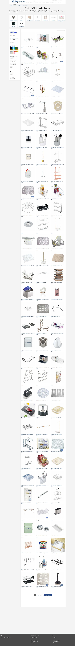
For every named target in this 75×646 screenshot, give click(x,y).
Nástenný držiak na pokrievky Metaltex (27, 383)
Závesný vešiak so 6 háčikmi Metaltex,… (42, 113)
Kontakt (54, 637)
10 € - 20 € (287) (12, 41)
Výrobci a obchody (34, 637)
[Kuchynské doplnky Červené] (14, 51)
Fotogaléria (9, 637)
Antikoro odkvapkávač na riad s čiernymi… (27, 316)
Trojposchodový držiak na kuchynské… (42, 383)
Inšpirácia (5, 637)
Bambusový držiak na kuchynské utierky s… (42, 265)
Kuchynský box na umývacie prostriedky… (27, 299)
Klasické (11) (12, 77)
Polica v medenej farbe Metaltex (26, 518)
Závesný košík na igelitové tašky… (56, 383)
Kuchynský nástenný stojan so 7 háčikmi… (27, 569)
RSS (54, 642)
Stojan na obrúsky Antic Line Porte (26, 552)
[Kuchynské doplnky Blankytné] (14, 48)
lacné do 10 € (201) (12, 39)
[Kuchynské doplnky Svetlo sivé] (11, 53)
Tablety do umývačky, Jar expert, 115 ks (42, 552)
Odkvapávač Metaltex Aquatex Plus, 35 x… (27, 333)
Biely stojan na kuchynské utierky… (56, 231)
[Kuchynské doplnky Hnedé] (11, 49)
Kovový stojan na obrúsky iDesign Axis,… (27, 451)
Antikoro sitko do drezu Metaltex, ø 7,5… (27, 231)
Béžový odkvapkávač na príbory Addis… (42, 350)
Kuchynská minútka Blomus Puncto (26, 147)
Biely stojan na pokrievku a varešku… (56, 79)
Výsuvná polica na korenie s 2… (26, 468)
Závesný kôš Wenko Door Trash (55, 316)
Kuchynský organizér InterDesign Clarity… (42, 198)
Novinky (11, 36)
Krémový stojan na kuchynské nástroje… (27, 164)
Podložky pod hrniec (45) (13, 63)
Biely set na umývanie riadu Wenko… (41, 147)
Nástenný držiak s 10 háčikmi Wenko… (42, 434)
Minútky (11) (11, 67)
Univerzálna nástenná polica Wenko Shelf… (27, 113)
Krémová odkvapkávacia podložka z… (56, 265)
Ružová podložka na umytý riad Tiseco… (57, 299)
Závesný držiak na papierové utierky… (27, 248)
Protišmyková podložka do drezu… (56, 400)
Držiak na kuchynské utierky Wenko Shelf (27, 96)
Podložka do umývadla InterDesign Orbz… (42, 586)
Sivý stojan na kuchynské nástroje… (26, 350)
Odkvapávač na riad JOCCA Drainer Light (57, 248)
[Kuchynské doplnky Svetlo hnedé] (16, 49)
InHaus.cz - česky (56, 641)
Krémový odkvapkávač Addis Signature (56, 468)
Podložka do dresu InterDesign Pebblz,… (27, 198)
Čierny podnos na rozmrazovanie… (26, 417)
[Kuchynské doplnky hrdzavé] (16, 51)
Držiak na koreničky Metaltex (40, 46)
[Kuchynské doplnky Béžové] (12, 53)
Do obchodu (30, 47)
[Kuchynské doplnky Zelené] (12, 49)
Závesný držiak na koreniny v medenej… (57, 181)
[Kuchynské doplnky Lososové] (14, 53)
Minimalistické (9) (12, 78)
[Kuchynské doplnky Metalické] (17, 48)
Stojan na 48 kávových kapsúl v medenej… (42, 96)
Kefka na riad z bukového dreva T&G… (42, 164)
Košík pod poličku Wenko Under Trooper (42, 451)
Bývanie (2, 637)
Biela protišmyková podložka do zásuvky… (57, 552)
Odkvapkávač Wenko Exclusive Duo (26, 282)
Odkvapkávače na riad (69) (14, 56)
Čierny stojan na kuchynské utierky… (56, 586)
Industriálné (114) (12, 75)
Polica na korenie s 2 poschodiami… (41, 130)
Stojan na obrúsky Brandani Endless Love (42, 299)
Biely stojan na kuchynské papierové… (42, 181)
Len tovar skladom (12, 35)
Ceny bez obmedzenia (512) (14, 38)
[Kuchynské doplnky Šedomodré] (12, 51)
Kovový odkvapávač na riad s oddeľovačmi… (28, 79)
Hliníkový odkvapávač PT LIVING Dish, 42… (43, 518)
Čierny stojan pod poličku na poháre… (56, 569)
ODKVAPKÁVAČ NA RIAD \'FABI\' (56, 130)
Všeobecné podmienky (56, 640)
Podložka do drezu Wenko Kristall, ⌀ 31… (42, 400)
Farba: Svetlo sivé (12, 32)
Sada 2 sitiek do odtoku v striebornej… (42, 535)
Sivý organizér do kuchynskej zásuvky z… (27, 485)
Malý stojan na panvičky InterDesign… (56, 282)
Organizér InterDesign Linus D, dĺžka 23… (57, 46)
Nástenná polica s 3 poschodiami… (41, 231)
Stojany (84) (11, 65)
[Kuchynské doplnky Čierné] (11, 48)
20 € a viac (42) (12, 42)
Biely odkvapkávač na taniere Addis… (56, 417)
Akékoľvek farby (12, 46)
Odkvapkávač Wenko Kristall (55, 96)
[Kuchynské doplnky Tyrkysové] (14, 49)
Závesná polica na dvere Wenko (26, 502)
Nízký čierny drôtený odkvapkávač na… (27, 434)
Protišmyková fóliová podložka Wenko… (57, 535)
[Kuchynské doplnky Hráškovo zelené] (17, 51)
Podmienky (33, 642)
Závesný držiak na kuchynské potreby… (27, 46)
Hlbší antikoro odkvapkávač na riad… (56, 485)
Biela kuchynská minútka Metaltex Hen (27, 181)
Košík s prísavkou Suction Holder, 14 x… (42, 485)
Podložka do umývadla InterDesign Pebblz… (42, 248)
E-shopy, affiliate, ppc (34, 641)
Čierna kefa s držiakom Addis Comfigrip (27, 400)
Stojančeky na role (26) (13, 60)
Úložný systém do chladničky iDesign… (42, 468)
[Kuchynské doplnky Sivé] (11, 51)
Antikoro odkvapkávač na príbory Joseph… (57, 518)
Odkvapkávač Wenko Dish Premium (26, 586)
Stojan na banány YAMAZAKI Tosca (56, 434)
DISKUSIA (14, 4)
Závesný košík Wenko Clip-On (55, 502)
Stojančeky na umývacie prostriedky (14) (13, 58)
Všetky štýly (12, 72)
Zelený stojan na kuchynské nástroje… (27, 535)
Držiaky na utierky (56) (13, 68)
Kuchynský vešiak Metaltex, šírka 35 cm (42, 502)
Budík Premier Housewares (40, 417)
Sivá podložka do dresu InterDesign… (41, 316)
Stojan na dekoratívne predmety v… (41, 333)
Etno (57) (11, 74)
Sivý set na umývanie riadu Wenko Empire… (57, 147)
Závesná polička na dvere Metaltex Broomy (57, 164)
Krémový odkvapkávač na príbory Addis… (57, 113)
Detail (34, 47)
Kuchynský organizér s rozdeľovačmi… (56, 198)
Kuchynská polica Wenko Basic (41, 79)
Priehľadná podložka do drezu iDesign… (57, 451)
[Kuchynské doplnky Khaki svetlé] (17, 49)
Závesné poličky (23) (13, 64)
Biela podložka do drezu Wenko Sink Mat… (27, 265)
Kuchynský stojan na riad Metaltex (41, 282)
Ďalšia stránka (48, 595)
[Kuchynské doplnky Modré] (12, 48)
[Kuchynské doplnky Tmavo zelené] (16, 48)
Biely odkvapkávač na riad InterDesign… (27, 130)
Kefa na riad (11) (12, 61)
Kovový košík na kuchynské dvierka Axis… (42, 569)
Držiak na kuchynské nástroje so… (56, 350)
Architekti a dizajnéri (34, 640)
